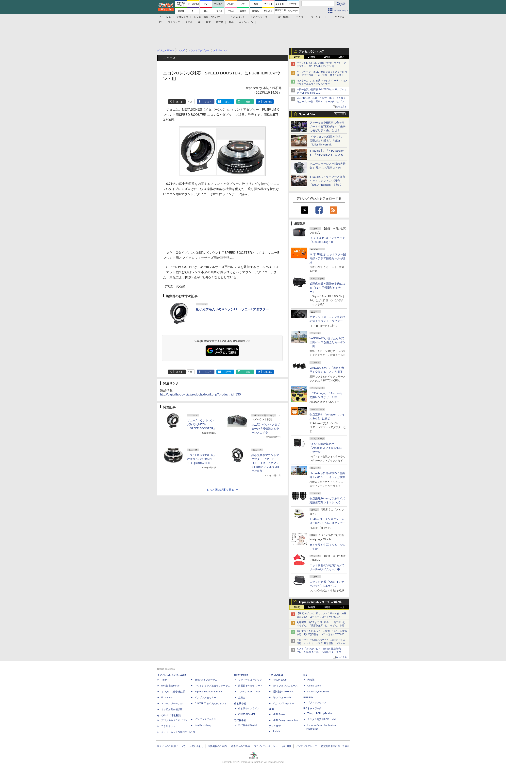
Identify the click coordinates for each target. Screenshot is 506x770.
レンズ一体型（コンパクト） (209, 17)
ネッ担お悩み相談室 (171, 709)
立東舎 (241, 697)
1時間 (297, 56)
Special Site (307, 114)
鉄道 (208, 22)
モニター (301, 17)
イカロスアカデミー (283, 703)
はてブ (228, 102)
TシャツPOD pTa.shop (320, 713)
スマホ (189, 22)
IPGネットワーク (312, 708)
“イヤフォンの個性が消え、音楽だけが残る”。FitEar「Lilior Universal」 (327, 140)
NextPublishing (203, 725)
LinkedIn (267, 102)
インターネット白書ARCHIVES (178, 732)
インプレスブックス (205, 719)
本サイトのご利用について (171, 746)
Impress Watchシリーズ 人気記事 (320, 602)
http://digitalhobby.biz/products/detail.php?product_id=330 (200, 394)
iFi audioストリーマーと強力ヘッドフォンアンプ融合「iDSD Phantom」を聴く (327, 180)
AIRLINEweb (280, 679)
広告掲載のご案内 (217, 746)
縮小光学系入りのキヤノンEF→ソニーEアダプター (232, 309)
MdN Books (279, 714)
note (248, 102)
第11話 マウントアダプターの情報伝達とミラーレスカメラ (265, 428)
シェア (208, 102)
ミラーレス (165, 17)
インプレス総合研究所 (173, 691)
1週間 (327, 56)
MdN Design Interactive (285, 720)
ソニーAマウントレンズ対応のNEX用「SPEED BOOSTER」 (201, 424)
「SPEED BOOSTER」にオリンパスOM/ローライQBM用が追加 (201, 459)
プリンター (317, 17)
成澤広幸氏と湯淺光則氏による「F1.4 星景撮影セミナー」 (328, 287)
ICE (305, 674)
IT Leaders (167, 697)
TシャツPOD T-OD (249, 691)
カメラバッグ (237, 17)
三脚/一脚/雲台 (283, 17)
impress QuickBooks (318, 691)
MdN (271, 709)
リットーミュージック (250, 679)
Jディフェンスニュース (285, 685)
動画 (231, 22)
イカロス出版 (276, 674)
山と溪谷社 (240, 703)
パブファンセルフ (316, 702)
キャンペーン (246, 22)
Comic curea (314, 685)
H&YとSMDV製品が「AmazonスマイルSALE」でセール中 (326, 447)
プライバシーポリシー (266, 746)
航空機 (219, 22)
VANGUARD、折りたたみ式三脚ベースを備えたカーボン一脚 (328, 342)
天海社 (310, 679)
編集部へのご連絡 (240, 746)
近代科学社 (240, 720)
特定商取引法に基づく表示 (335, 746)
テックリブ (275, 726)
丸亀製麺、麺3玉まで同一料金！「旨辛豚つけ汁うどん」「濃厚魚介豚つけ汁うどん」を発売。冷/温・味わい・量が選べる (321, 625)
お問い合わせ (196, 746)
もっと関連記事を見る (220, 489)
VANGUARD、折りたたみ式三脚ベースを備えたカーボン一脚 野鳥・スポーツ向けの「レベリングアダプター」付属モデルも (321, 101)
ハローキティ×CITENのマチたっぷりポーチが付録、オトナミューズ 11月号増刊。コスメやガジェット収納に (322, 643)
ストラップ (174, 22)
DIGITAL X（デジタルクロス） (211, 703)
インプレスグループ (306, 746)
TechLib (277, 731)
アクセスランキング (311, 51)
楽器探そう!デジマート (250, 685)
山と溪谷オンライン (249, 708)
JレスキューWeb (282, 697)
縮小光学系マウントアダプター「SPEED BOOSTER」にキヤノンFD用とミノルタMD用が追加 (265, 462)
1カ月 (341, 56)
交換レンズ (182, 17)
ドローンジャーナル (171, 703)
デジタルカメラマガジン (174, 720)
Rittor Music (241, 674)
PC (160, 22)
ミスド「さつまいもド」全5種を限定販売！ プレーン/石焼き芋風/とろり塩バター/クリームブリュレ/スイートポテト (321, 652)
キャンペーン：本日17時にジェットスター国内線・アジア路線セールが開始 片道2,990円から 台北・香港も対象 (322, 75)
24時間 (311, 56)
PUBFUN (308, 697)
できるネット (168, 726)
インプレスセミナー (205, 697)
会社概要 (286, 746)
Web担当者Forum (170, 685)
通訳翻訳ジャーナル (283, 691)
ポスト (179, 102)
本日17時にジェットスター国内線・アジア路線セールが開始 (328, 258)
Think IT (165, 679)
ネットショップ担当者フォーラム (212, 685)
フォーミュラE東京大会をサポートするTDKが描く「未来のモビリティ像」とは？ (328, 126)
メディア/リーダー (260, 17)
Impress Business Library (208, 691)
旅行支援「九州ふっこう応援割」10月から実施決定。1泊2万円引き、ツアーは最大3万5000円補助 (322, 634)
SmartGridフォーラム (206, 679)
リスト (191, 102)
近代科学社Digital (247, 725)
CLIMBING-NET (246, 714)
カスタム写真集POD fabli (321, 719)
